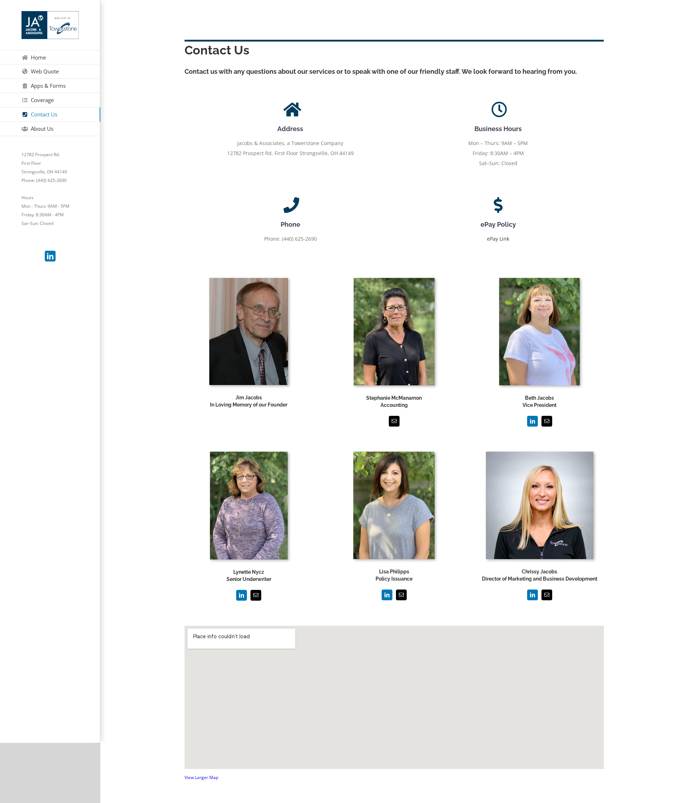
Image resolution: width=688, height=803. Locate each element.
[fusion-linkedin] (532, 421)
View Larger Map (201, 777)
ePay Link (498, 238)
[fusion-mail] (394, 421)
